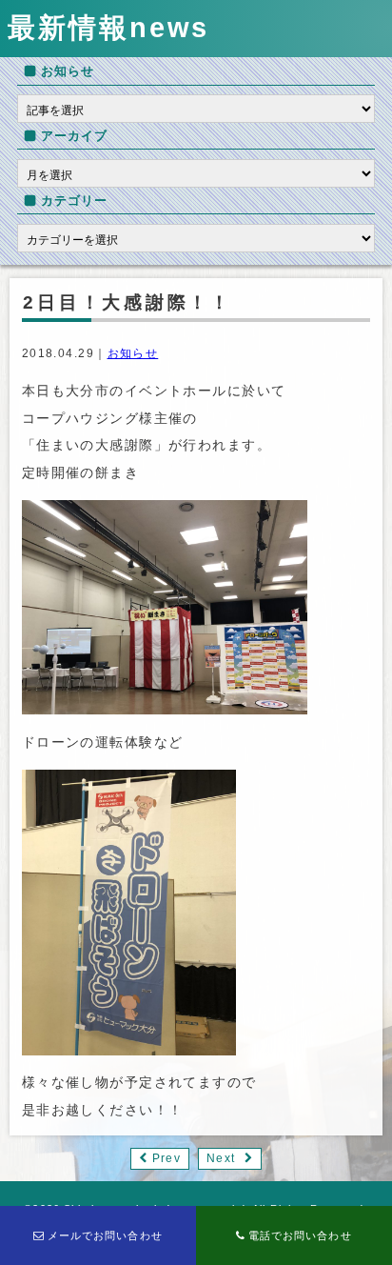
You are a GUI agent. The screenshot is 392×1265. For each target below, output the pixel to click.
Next (220, 1158)
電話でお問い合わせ (300, 1235)
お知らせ (133, 353)
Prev (166, 1158)
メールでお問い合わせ (105, 1235)
